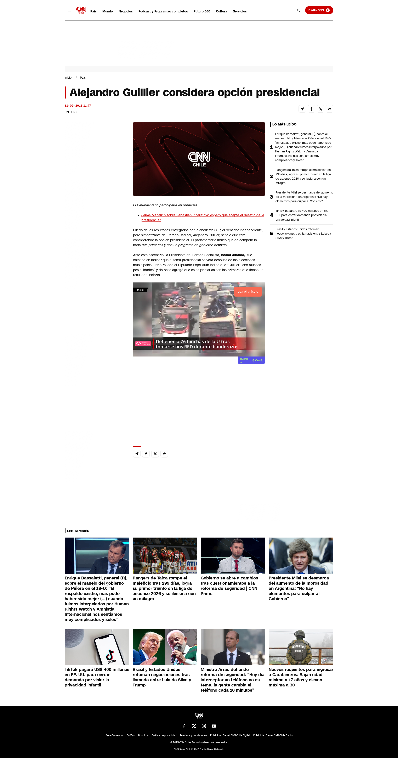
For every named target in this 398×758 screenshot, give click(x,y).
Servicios (240, 11)
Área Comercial (114, 735)
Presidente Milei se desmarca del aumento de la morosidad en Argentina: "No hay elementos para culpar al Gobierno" (304, 196)
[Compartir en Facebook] (311, 109)
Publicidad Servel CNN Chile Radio (272, 735)
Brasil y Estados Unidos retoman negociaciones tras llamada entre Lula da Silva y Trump (303, 233)
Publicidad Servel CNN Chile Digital (230, 735)
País (93, 11)
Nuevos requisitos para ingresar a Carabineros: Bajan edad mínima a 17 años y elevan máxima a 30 (301, 677)
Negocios (126, 11)
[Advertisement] (96, 359)
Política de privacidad (164, 735)
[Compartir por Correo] (302, 109)
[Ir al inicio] (81, 10)
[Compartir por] (329, 109)
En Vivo (131, 735)
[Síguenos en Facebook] (184, 726)
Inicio (68, 77)
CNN (74, 112)
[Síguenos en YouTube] (214, 726)
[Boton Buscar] (298, 10)
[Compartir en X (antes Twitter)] (320, 109)
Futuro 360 (202, 11)
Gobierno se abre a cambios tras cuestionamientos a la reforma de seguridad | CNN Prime (229, 585)
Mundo (107, 11)
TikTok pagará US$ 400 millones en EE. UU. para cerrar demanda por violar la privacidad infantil (301, 215)
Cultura (221, 11)
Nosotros (143, 735)
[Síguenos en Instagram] (204, 726)
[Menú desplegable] (70, 10)
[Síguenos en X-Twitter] (194, 726)
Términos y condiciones (193, 735)
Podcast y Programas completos (163, 11)
